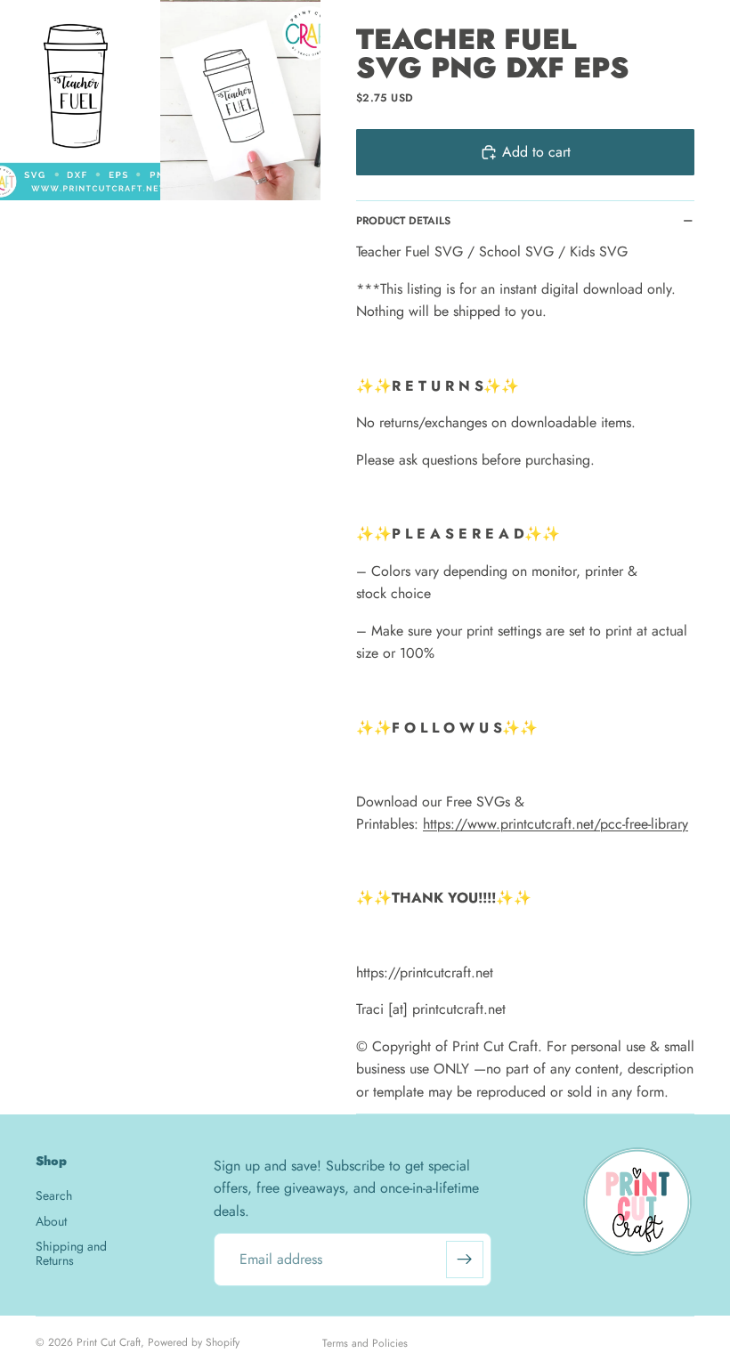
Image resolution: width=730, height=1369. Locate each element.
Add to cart (536, 152)
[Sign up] (464, 1259)
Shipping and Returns (71, 1252)
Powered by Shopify (193, 1342)
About (51, 1221)
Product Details (403, 221)
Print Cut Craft (109, 1342)
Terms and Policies (365, 1343)
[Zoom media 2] (240, 100)
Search (54, 1195)
